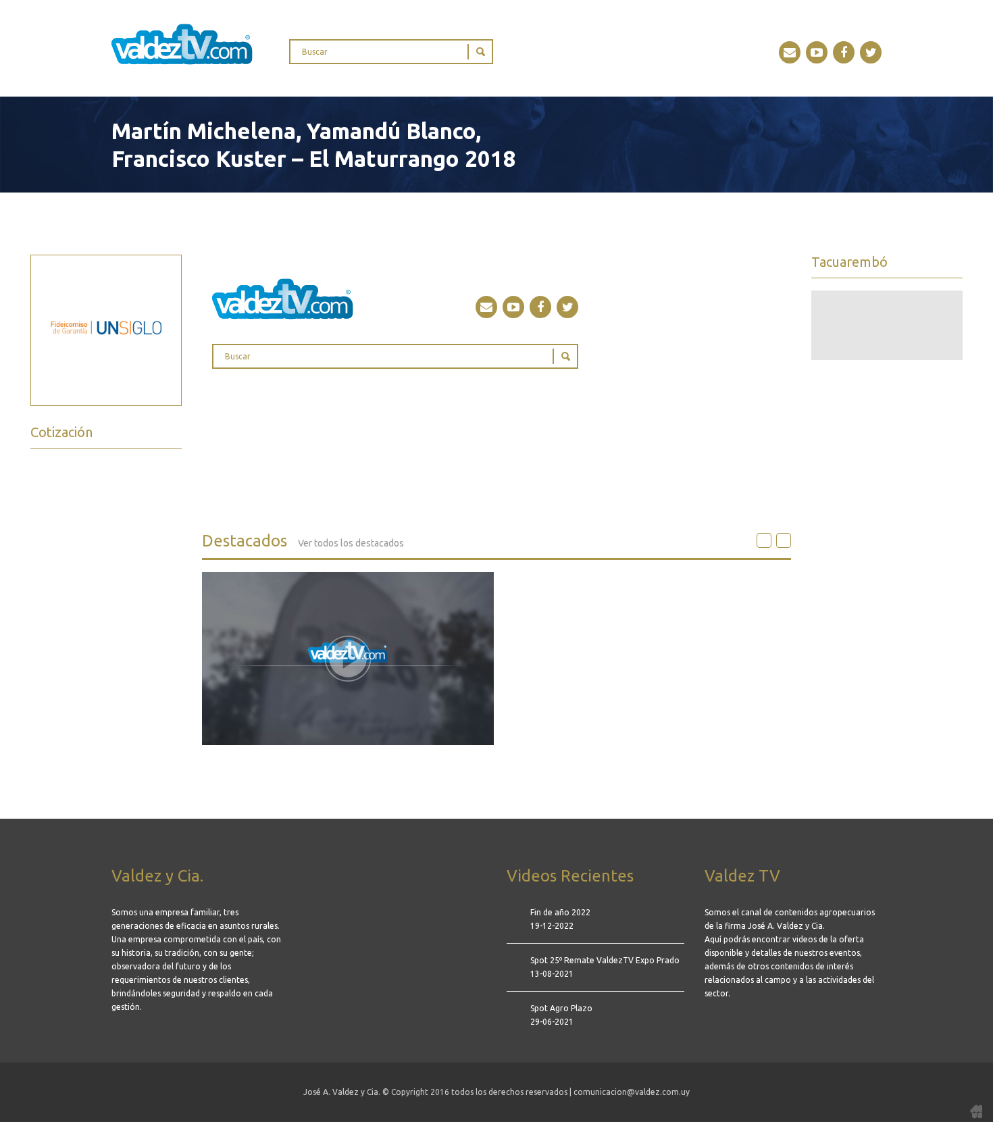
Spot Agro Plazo (561, 1008)
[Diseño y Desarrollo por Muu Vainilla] (976, 1110)
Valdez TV (182, 44)
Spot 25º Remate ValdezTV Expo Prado (605, 960)
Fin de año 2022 (560, 912)
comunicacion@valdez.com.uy (632, 1092)
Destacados (303, 541)
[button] (764, 540)
